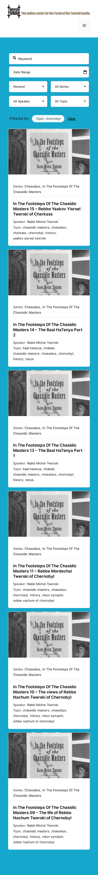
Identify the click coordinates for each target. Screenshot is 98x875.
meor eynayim (52, 595)
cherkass (19, 233)
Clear (72, 119)
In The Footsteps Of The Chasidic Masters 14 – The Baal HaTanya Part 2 (47, 329)
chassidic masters (36, 227)
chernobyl (36, 233)
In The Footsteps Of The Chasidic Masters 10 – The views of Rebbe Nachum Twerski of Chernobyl (45, 692)
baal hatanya (32, 348)
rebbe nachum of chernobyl (33, 600)
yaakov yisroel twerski (29, 238)
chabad (49, 348)
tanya (29, 359)
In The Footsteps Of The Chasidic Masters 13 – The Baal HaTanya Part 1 (47, 450)
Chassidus (32, 186)
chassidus (58, 227)
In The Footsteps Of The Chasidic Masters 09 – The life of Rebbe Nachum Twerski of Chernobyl (45, 812)
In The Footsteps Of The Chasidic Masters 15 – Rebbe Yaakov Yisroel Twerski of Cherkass (46, 208)
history (50, 233)
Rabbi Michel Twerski (42, 222)
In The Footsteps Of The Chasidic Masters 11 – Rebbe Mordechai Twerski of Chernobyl (45, 571)
